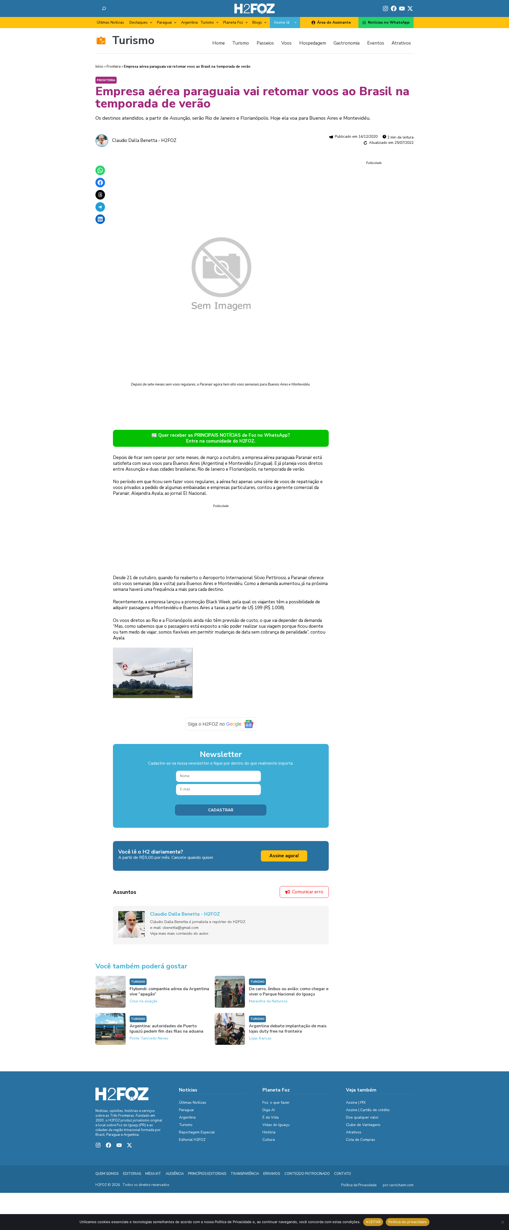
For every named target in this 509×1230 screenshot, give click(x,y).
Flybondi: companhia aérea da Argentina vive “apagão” (169, 991)
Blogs (257, 22)
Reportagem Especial (197, 1132)
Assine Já (281, 22)
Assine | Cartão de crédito (368, 1109)
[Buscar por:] (103, 8)
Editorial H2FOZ (192, 1139)
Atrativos (353, 1132)
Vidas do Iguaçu (275, 1124)
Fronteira (114, 66)
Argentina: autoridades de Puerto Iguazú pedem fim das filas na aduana (166, 1028)
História (268, 1132)
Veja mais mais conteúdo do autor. (179, 933)
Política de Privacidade (358, 1185)
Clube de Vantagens (363, 1124)
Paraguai (164, 22)
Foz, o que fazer (275, 1102)
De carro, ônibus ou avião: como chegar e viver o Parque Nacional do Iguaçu (288, 991)
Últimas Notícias (110, 22)
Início (99, 66)
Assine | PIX (356, 1102)
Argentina (189, 22)
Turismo (207, 22)
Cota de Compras (360, 1139)
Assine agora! (284, 856)
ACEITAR (373, 1222)
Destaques (138, 22)
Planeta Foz (233, 22)
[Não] (502, 1222)
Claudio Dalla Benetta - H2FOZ (144, 140)
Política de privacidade (407, 1222)
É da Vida (270, 1117)
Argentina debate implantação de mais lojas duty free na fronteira (288, 1028)
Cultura (268, 1139)
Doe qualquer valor (362, 1117)
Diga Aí (268, 1109)
